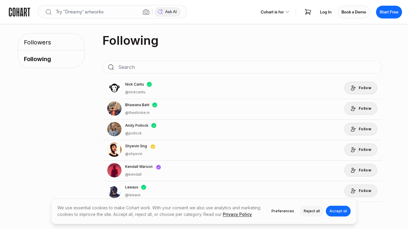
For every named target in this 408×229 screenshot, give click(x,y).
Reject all (312, 211)
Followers (37, 42)
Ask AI (171, 12)
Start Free (389, 12)
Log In (326, 12)
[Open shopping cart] (308, 12)
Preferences (283, 211)
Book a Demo (353, 12)
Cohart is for (272, 12)
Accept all (338, 211)
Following (37, 59)
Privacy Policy (237, 214)
